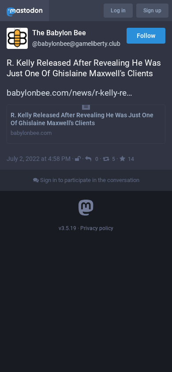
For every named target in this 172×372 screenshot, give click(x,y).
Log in (118, 10)
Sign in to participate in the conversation (89, 180)
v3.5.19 (67, 228)
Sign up (152, 10)
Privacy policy (96, 228)
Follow (146, 35)
